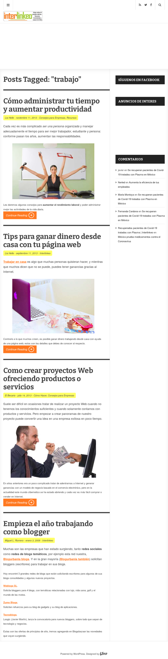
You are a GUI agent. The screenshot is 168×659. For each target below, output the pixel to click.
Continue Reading (16, 215)
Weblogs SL (10, 585)
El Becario (10, 395)
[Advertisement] (84, 36)
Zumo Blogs (10, 602)
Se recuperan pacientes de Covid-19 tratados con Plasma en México (140, 199)
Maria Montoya (126, 194)
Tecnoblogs (10, 614)
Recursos (71, 117)
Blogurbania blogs (16, 559)
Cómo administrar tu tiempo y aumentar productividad (51, 105)
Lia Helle (9, 117)
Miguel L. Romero (14, 540)
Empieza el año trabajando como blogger (48, 527)
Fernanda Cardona (128, 211)
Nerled (121, 182)
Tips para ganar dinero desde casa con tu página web (52, 240)
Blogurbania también (74, 559)
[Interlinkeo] (23, 20)
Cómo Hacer (40, 395)
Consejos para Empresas (52, 117)
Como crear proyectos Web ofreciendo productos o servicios (48, 378)
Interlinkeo (45, 253)
